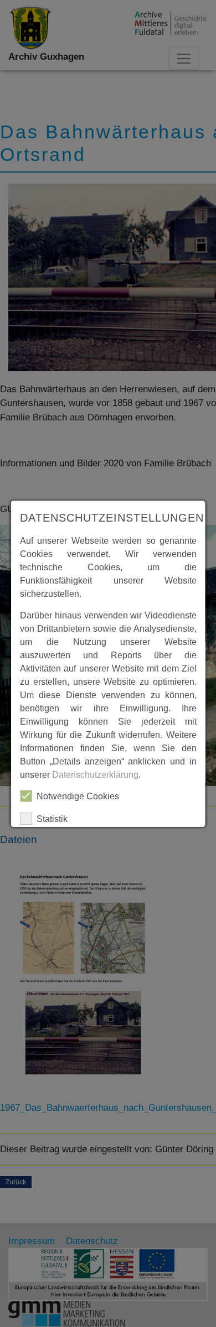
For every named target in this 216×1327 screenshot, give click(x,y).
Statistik (52, 819)
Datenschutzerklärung (95, 774)
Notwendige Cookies (78, 796)
